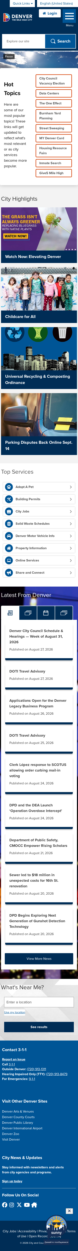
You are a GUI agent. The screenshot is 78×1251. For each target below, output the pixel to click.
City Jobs (9, 1231)
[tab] (10, 613)
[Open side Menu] (69, 17)
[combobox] (57, 3)
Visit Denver (11, 1139)
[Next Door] (33, 1204)
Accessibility (27, 1231)
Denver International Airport (22, 1128)
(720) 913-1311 (36, 1069)
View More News (39, 959)
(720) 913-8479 (56, 1074)
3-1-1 (12, 1064)
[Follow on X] (19, 1204)
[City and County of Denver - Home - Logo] (17, 17)
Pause (9, 56)
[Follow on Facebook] (4, 1204)
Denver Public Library (17, 1123)
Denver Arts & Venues (18, 1111)
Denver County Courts (18, 1117)
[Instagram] (11, 1204)
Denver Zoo (10, 1134)
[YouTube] (26, 1204)
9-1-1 (32, 1079)
